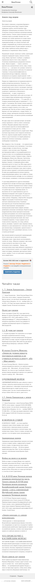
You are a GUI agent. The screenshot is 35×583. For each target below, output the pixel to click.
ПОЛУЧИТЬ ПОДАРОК (12, 272)
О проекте (13, 576)
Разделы (20, 576)
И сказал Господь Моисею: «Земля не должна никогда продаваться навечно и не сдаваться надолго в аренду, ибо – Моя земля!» (17, 355)
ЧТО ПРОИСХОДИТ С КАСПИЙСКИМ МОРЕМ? (14, 537)
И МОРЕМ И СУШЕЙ (12, 420)
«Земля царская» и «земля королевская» (14, 516)
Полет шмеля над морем (13, 556)
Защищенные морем (11, 438)
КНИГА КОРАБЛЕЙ (25, 581)
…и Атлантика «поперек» (9, 581)
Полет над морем (10, 310)
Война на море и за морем (14, 458)
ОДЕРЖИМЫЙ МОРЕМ (13, 379)
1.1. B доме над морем (12, 330)
